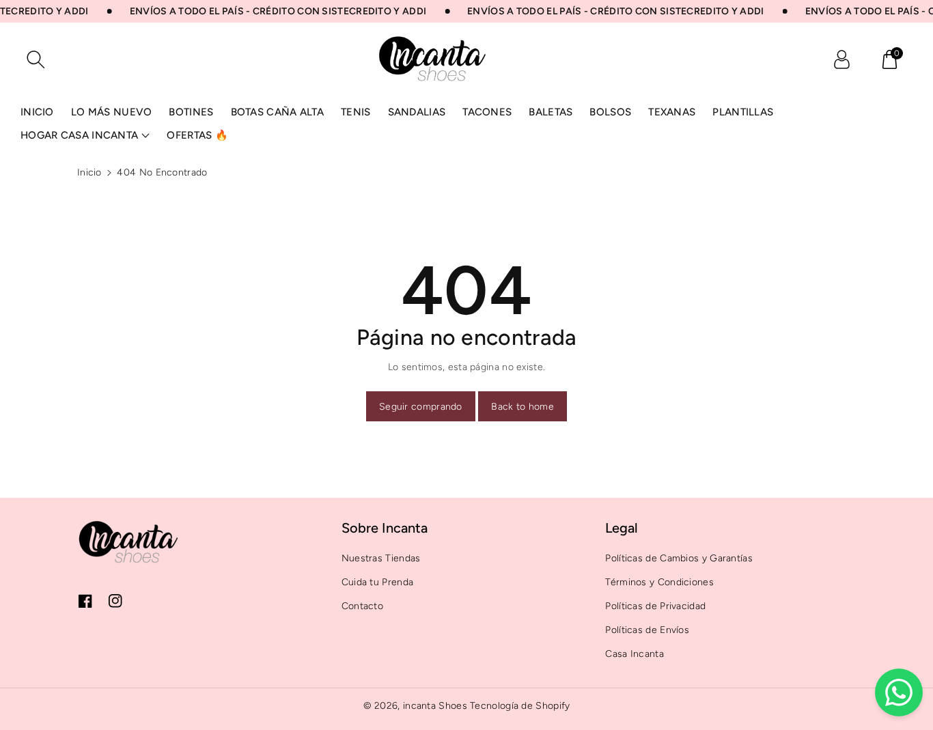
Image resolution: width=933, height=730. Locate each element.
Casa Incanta (634, 654)
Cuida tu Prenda (378, 582)
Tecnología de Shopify (520, 706)
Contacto (362, 606)
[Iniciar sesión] (841, 59)
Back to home (522, 406)
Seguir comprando (420, 406)
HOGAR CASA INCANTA (79, 135)
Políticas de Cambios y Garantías (679, 558)
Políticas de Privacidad (655, 606)
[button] (889, 59)
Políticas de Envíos (647, 630)
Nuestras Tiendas (381, 558)
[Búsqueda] (35, 59)
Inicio (89, 172)
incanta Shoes (435, 706)
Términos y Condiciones (659, 582)
